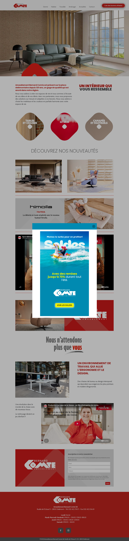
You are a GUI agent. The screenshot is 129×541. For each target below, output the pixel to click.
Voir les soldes (64, 305)
